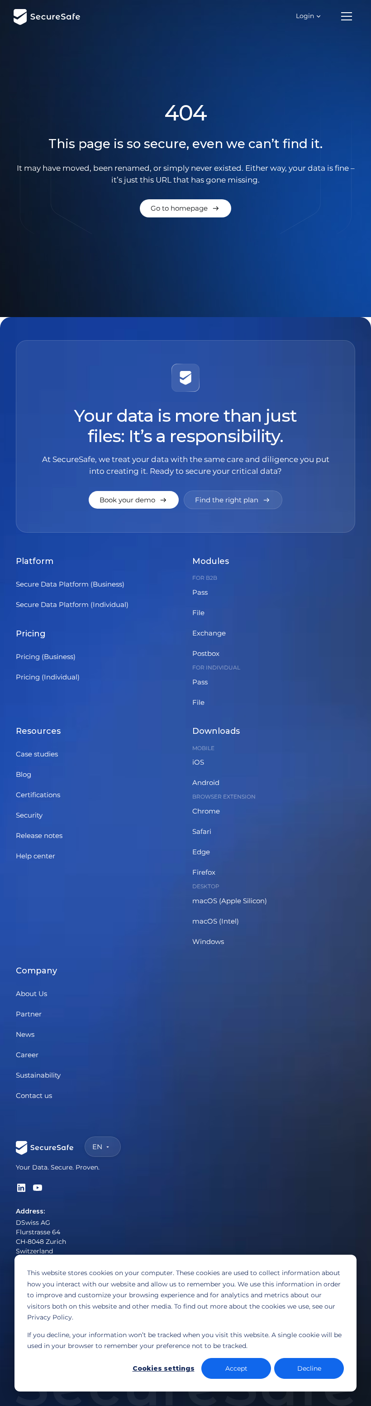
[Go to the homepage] (45, 1147)
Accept (236, 1368)
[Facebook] (21, 1187)
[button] (308, 16)
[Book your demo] (134, 500)
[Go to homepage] (185, 208)
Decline (309, 1368)
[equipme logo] (47, 16)
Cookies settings (164, 1368)
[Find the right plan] (233, 500)
